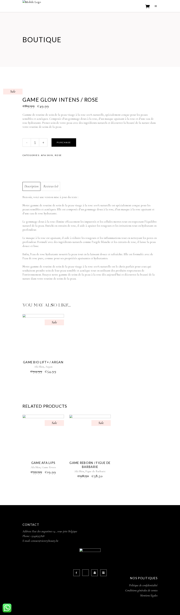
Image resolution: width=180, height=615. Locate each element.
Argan (48, 366)
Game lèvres (49, 467)
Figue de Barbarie (95, 471)
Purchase (64, 142)
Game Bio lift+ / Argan (43, 362)
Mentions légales (149, 595)
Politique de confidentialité (143, 585)
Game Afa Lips (43, 463)
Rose (58, 155)
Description (31, 186)
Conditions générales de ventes (141, 590)
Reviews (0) (50, 186)
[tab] (31, 186)
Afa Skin (47, 155)
